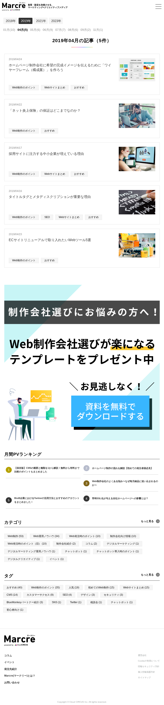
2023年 (56, 21)
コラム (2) (91, 543)
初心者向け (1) (15, 609)
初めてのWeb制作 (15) (101, 587)
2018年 (11, 21)
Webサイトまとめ (54, 87)
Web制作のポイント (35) (45, 587)
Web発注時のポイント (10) (84, 536)
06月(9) (48, 29)
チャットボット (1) (76, 551)
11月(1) (98, 29)
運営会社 (142, 655)
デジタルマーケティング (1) (123, 543)
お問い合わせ (12, 682)
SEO (47, 217)
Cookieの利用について (149, 661)
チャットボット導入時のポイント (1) (118, 551)
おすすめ (79, 87)
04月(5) (23, 29)
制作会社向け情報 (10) (123, 536)
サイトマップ (144, 677)
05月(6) (35, 29)
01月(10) (9, 29)
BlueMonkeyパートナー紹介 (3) (25, 602)
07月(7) (60, 29)
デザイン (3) (88, 594)
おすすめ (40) (14, 587)
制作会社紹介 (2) (66, 543)
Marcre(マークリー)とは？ (19, 675)
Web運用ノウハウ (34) (46, 536)
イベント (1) (57, 559)
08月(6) (73, 29)
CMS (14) (12, 594)
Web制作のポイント (23, 87)
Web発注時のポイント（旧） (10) (27, 543)
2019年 (26, 21)
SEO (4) (67, 594)
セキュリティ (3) (113, 594)
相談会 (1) (96, 602)
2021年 (41, 21)
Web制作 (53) (15, 536)
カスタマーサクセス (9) (40, 594)
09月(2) (86, 29)
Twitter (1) (75, 602)
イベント (9, 662)
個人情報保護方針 (146, 672)
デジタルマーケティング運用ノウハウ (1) (31, 551)
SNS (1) (56, 602)
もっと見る (147, 574)
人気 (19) (74, 587)
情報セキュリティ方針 (148, 666)
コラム (8, 655)
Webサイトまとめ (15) (136, 587)
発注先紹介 (10, 669)
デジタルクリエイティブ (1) (24, 559)
